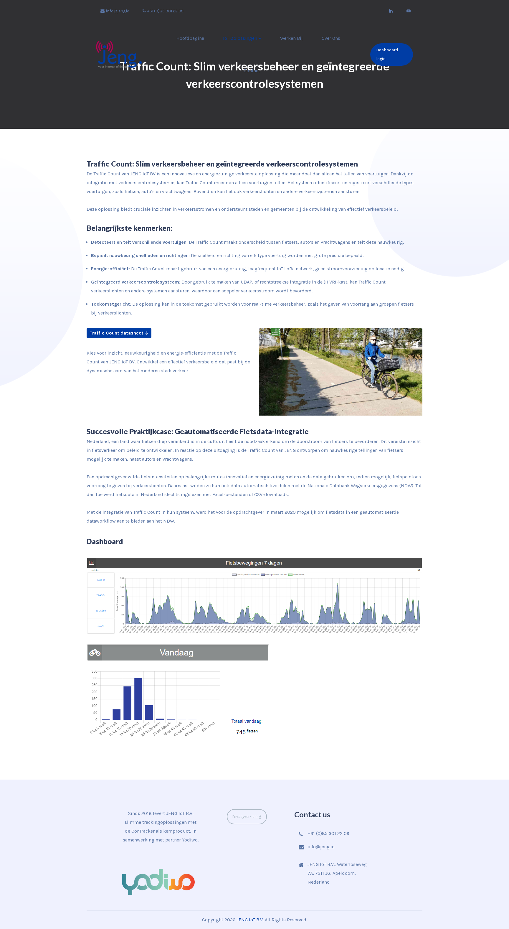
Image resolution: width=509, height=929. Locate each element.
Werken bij (291, 38)
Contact (252, 70)
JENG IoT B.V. (250, 920)
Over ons (331, 38)
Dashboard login (387, 54)
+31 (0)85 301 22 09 (165, 11)
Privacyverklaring (246, 816)
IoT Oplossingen (240, 38)
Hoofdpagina (190, 38)
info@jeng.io (117, 11)
